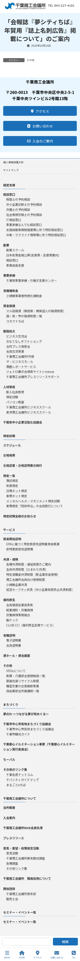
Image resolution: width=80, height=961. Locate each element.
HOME (22, 957)
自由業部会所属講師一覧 (22, 691)
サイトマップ (11, 170)
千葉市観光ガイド (18, 734)
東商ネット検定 (16, 496)
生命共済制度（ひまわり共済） (27, 569)
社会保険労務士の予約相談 (24, 214)
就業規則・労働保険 (19, 610)
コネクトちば (15, 321)
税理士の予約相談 (18, 199)
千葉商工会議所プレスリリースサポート (33, 377)
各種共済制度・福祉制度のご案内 (28, 564)
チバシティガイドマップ (22, 779)
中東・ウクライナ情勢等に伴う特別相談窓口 (36, 235)
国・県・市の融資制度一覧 (24, 316)
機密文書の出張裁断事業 (22, 686)
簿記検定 (12, 481)
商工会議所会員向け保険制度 (25, 579)
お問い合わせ (56, 957)
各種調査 (12, 863)
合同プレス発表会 (18, 346)
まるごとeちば (16, 785)
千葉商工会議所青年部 (21, 894)
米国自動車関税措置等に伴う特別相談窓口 (34, 230)
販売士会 (12, 899)
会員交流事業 (15, 351)
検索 (65, 941)
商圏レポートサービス (21, 366)
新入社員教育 (15, 392)
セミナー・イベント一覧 (19, 912)
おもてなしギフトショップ (24, 341)
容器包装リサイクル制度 (22, 681)
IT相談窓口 (13, 220)
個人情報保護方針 (13, 162)
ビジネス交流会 (16, 336)
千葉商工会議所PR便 (20, 356)
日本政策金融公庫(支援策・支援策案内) (32, 255)
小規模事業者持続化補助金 (24, 296)
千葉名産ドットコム (19, 775)
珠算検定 (12, 486)
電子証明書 (13, 640)
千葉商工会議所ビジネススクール (28, 407)
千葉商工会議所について (19, 798)
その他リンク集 (16, 868)
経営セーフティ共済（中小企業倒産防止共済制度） (40, 590)
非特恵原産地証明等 (19, 549)
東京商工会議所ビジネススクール (28, 412)
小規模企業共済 (16, 584)
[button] (40, 111)
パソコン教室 (15, 402)
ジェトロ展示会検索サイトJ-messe (30, 372)
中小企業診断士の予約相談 (24, 204)
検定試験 (12, 397)
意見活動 (12, 853)
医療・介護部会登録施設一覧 (25, 676)
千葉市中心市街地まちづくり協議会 (30, 729)
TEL (74, 957)
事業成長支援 (15, 265)
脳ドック (12, 620)
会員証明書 (13, 645)
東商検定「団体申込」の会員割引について (34, 506)
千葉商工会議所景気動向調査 (25, 858)
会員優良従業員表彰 (19, 605)
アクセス (37, 957)
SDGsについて (16, 671)
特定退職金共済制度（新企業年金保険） (33, 574)
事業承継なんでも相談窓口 (24, 225)
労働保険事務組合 (18, 615)
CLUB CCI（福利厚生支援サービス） (30, 625)
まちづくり (10, 705)
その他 (30, 60)
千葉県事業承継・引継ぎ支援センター (31, 280)
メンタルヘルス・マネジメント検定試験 (33, 501)
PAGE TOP (73, 942)
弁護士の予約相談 (18, 209)
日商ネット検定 (16, 491)
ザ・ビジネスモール (19, 361)
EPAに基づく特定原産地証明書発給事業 (33, 544)
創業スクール (15, 250)
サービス (9, 530)
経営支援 (9, 185)
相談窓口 (12, 260)
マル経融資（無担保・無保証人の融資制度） (36, 311)
